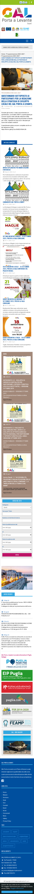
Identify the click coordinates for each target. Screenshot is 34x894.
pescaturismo (14, 841)
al (2, 532)
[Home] (17, 15)
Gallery (5, 818)
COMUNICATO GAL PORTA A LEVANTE (13, 202)
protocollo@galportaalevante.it (13, 870)
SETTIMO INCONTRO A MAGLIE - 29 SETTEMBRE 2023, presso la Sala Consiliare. (17, 237)
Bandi (4, 808)
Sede (4, 800)
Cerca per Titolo (7, 511)
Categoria (5, 505)
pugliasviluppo (24, 836)
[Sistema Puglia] (17, 663)
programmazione (8, 846)
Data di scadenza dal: (8, 539)
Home (3, 54)
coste (24, 841)
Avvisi (4, 810)
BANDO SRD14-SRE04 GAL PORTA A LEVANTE (15, 47)
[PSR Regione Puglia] (17, 711)
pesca (5, 841)
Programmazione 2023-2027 (15, 54)
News (4, 816)
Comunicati (6, 813)
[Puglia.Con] (17, 699)
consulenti (6, 831)
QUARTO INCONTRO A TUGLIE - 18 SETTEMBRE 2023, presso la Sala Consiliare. (16, 339)
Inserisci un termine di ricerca (11, 518)
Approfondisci (7, 399)
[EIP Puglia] (17, 675)
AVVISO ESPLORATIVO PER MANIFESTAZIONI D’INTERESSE (16, 169)
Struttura (5, 797)
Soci (4, 803)
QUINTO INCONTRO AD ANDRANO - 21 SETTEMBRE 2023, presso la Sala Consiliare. (14, 301)
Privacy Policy (7, 821)
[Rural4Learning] (17, 687)
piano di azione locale (9, 836)
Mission (5, 795)
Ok (17, 891)
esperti (15, 831)
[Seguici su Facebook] (31, 2)
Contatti (5, 805)
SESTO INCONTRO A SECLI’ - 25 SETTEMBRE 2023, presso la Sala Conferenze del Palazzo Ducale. (16, 269)
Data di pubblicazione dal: (9, 524)
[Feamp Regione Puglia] (17, 723)
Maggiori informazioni (17, 888)
